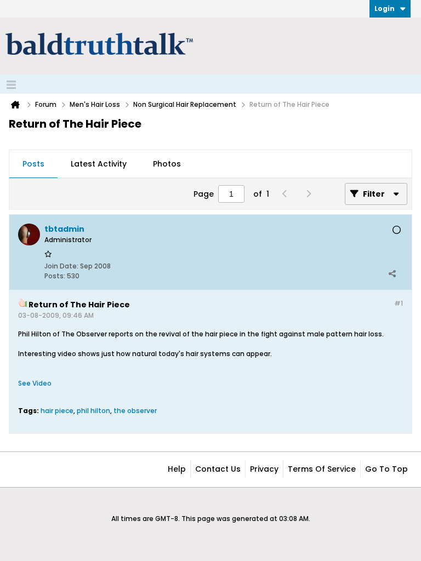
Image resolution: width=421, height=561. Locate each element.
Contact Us (218, 468)
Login (384, 8)
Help (177, 468)
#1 (398, 303)
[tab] (33, 164)
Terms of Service (322, 468)
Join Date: (61, 266)
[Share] (392, 273)
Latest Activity (99, 163)
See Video (35, 383)
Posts (33, 163)
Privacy (264, 468)
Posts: (54, 275)
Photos (167, 163)
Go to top (386, 468)
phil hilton (93, 410)
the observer (135, 410)
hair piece (57, 410)
